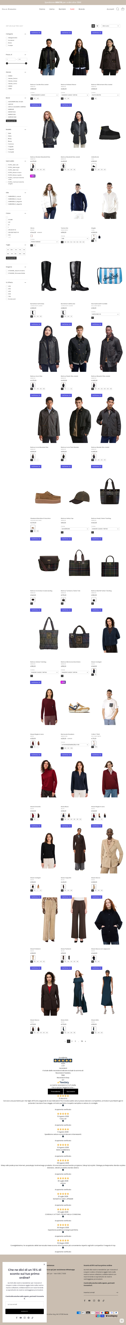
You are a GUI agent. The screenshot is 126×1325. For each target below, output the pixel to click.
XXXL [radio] (96, 747)
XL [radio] (71, 389)
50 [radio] (68, 242)
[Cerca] (117, 9)
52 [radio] (71, 242)
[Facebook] (17, 1317)
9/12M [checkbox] (16, 253)
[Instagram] (25, 1317)
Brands (82, 9)
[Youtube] (21, 1317)
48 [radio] (43, 169)
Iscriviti (24, 1311)
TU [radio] (92, 317)
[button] (93, 26)
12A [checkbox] (24, 253)
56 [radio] (77, 242)
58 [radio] (80, 242)
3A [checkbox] (16, 249)
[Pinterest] (29, 1317)
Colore (32, 92)
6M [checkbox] (8, 253)
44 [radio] (37, 98)
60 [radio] (83, 242)
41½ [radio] (65, 748)
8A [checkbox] (12, 253)
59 (82, 1041)
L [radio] (68, 389)
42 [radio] (34, 98)
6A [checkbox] (24, 249)
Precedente (55, 1091)
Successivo (71, 1091)
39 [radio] (101, 169)
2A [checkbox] (8, 249)
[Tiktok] (32, 1317)
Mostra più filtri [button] (11, 121)
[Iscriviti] (117, 1293)
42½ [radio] (71, 748)
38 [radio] (62, 169)
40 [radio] (31, 98)
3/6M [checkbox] (12, 249)
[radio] (33, 165)
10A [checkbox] (20, 253)
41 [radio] (71, 316)
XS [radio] (31, 245)
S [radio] (34, 245)
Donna (42, 9)
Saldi (72, 9)
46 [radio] (40, 169)
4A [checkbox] (20, 249)
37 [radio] (95, 169)
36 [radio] (92, 169)
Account (110, 9)
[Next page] (85, 1041)
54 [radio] (74, 242)
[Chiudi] (44, 1264)
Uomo (51, 9)
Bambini (62, 9)
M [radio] (65, 389)
